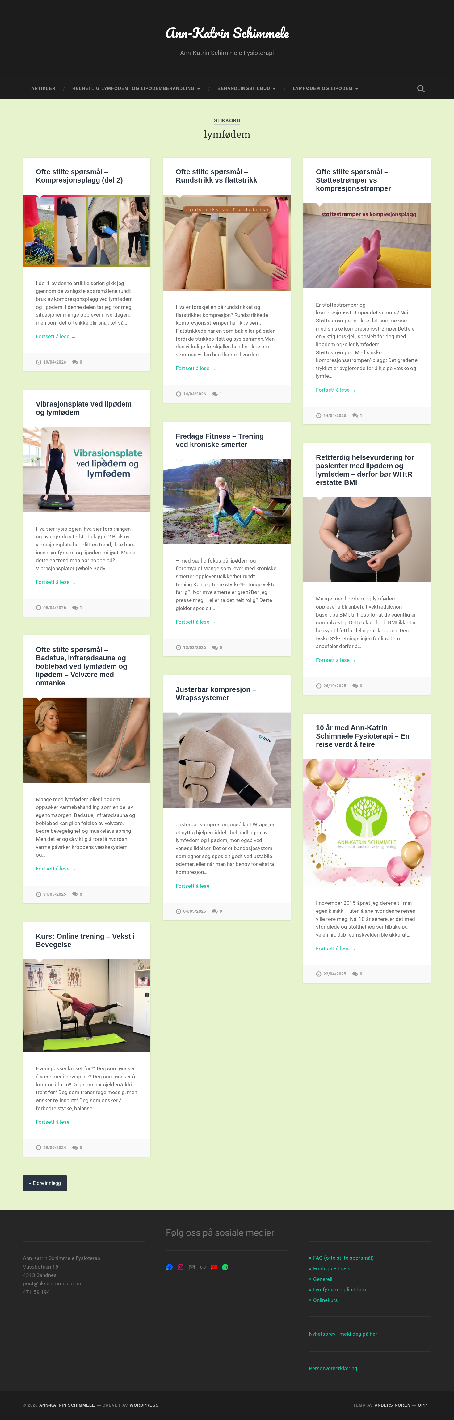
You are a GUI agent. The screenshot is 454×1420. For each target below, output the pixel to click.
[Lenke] (203, 1267)
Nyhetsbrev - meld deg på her (343, 1334)
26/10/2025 (334, 686)
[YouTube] (214, 1267)
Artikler (43, 88)
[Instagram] (180, 1267)
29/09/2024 (54, 1147)
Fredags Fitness (332, 1269)
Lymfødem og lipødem (339, 1290)
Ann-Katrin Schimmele (227, 33)
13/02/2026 (194, 647)
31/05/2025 (54, 894)
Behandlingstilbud (243, 88)
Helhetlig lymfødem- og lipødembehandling (133, 88)
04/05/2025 (194, 911)
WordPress (144, 1405)
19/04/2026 (54, 362)
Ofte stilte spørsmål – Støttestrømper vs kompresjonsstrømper (353, 180)
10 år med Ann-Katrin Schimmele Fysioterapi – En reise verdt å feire (363, 736)
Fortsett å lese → (56, 336)
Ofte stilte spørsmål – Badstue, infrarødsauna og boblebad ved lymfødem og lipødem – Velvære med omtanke (81, 666)
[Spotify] (225, 1267)
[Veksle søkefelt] (420, 88)
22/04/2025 (334, 974)
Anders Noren (392, 1405)
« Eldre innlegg (45, 1183)
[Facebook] (169, 1267)
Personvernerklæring (333, 1368)
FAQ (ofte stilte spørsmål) (343, 1258)
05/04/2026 (54, 607)
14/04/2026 (194, 394)
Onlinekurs (325, 1300)
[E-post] (191, 1267)
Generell (322, 1279)
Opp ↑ (424, 1405)
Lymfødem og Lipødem (323, 88)
